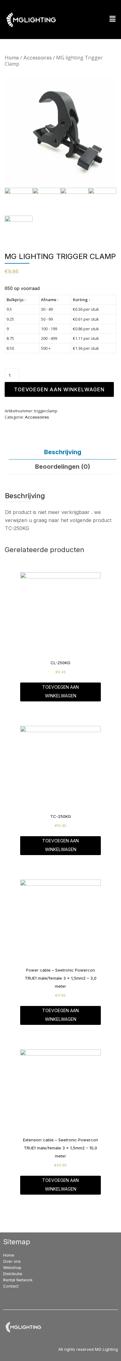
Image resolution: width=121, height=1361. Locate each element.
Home (12, 58)
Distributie (12, 1273)
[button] (112, 19)
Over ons (12, 1261)
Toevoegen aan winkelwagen (59, 389)
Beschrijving (62, 452)
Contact (11, 1286)
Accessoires (37, 58)
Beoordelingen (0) (62, 466)
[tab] (62, 452)
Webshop (12, 1267)
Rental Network (18, 1279)
